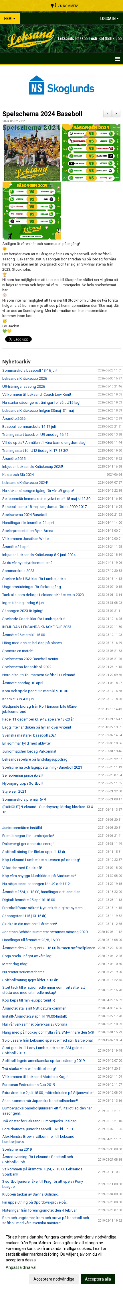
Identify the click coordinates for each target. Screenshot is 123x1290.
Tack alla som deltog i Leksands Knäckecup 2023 (43, 595)
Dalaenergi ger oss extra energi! (28, 844)
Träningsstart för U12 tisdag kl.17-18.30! (35, 450)
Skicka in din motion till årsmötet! (29, 924)
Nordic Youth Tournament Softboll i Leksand (38, 675)
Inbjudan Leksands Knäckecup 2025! (32, 466)
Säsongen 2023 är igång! (22, 611)
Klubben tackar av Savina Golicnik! (30, 1194)
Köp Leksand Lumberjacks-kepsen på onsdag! (41, 860)
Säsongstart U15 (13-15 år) (24, 916)
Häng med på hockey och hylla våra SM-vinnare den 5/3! (48, 1032)
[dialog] (61, 1258)
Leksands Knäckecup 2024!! (25, 482)
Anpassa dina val (21, 1267)
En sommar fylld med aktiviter (26, 743)
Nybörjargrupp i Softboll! (22, 783)
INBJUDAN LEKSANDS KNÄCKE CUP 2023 (36, 627)
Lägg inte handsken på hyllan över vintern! (36, 727)
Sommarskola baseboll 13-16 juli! (29, 370)
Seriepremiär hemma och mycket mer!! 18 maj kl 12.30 (46, 498)
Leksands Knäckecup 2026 (24, 378)
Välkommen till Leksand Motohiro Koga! (35, 1077)
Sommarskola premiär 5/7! (24, 799)
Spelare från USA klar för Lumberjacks (34, 579)
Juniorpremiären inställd (22, 828)
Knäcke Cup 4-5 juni (18, 699)
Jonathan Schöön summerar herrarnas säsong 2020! (45, 932)
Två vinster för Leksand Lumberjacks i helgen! (40, 1121)
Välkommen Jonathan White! (25, 539)
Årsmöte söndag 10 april (22, 683)
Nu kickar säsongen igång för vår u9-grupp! (38, 490)
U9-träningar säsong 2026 (23, 386)
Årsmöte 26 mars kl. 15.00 (23, 635)
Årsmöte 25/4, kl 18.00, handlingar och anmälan (41, 892)
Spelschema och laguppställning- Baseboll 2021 (42, 767)
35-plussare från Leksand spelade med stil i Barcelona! (47, 1040)
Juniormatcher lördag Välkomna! (29, 751)
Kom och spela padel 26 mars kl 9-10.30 (35, 691)
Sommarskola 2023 (18, 571)
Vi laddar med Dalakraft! (22, 868)
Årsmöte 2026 (13, 418)
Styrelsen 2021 (14, 791)
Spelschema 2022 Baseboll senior (30, 659)
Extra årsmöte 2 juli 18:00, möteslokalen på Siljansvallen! (48, 1093)
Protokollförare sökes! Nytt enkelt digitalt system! (43, 908)
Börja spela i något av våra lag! (27, 956)
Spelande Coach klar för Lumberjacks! (33, 619)
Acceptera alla (98, 1279)
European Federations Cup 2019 (28, 1085)
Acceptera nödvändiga (53, 1279)
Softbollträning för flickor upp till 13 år (33, 852)
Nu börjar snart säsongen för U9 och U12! (36, 884)
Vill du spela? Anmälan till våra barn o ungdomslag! (44, 442)
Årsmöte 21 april (15, 547)
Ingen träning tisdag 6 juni (23, 603)
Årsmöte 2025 (13, 458)
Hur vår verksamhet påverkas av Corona (34, 1024)
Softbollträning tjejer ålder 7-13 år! (30, 980)
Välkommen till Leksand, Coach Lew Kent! (36, 394)
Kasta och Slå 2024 (18, 474)
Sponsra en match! (17, 651)
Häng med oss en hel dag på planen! (32, 643)
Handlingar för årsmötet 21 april (28, 523)
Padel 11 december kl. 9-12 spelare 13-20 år (38, 719)
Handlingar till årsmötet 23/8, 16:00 (30, 940)
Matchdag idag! (15, 964)
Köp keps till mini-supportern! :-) (28, 1000)
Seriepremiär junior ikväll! (22, 775)
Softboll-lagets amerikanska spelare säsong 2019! (44, 1060)
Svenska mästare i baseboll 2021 (29, 735)
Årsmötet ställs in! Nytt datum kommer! (34, 1008)
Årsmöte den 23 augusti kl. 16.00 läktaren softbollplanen (48, 948)
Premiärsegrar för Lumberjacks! (28, 836)
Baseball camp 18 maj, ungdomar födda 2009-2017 (44, 506)
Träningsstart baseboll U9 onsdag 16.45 (35, 434)
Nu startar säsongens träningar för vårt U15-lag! (41, 402)
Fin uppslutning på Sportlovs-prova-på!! (35, 1202)
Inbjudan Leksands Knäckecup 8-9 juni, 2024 (39, 555)
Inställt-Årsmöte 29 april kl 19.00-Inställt (34, 1016)
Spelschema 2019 (17, 1149)
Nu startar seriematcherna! (23, 972)
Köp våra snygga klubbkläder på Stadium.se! (39, 876)
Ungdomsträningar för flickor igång (31, 587)
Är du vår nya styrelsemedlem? (27, 563)
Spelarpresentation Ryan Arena (27, 531)
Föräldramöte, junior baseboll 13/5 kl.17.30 (37, 1129)
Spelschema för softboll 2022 (26, 667)
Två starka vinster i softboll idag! (29, 1069)
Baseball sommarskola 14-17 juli (29, 426)
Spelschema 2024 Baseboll (42, 114)
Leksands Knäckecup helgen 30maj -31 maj (38, 410)
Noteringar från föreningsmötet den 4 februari (40, 1210)
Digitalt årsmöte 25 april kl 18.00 (28, 900)
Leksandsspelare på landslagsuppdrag (35, 759)
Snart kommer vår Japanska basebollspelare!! (40, 1101)
